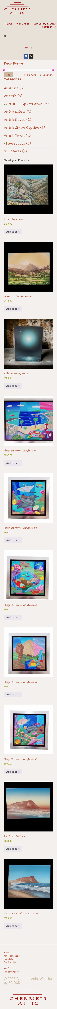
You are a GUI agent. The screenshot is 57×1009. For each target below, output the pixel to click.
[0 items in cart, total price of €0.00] (5, 36)
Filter (8, 74)
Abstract (14, 88)
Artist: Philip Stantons (27, 104)
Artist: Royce (17, 120)
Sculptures (15, 151)
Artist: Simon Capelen (24, 128)
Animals (13, 96)
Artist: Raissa (17, 112)
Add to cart (12, 231)
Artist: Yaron (17, 136)
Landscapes (18, 143)
